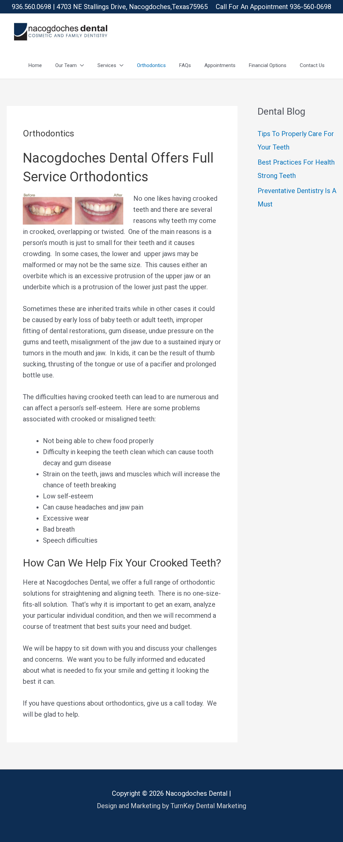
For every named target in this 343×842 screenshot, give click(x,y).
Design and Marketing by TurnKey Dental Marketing (171, 806)
